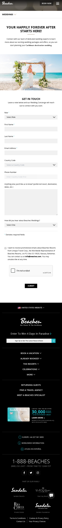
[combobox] (31, 165)
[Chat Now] (51, 495)
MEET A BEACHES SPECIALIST (31, 395)
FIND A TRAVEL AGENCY (31, 390)
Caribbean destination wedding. (39, 45)
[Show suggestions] (54, 165)
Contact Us (20, 521)
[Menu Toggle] (56, 3)
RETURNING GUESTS (31, 385)
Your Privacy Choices (37, 521)
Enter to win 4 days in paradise (30, 333)
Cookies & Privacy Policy (39, 518)
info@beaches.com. (33, 256)
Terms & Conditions (18, 518)
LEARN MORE (37, 418)
